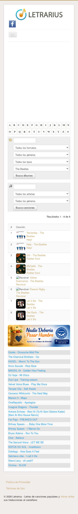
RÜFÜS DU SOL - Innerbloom (24, 447)
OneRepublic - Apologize (21, 402)
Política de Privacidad (18, 482)
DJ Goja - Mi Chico (18, 375)
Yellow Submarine (26, 279)
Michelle (31, 266)
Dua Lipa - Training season (22, 379)
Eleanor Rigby (38, 289)
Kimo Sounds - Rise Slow (22, 366)
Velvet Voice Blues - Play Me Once (27, 384)
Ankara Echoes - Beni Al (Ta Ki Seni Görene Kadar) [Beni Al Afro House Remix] (36, 413)
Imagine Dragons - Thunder (23, 407)
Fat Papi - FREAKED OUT (22, 419)
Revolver (21, 284)
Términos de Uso (15, 488)
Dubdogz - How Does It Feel (23, 451)
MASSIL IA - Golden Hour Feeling (26, 370)
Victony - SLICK (17, 465)
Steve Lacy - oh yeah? (20, 460)
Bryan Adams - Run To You (23, 433)
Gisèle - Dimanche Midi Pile (23, 352)
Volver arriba (67, 496)
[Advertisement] (39, 83)
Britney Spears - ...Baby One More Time (30, 424)
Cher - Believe (16, 438)
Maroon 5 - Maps (17, 398)
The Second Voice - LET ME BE (26, 442)
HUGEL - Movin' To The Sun (23, 361)
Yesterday (32, 232)
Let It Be (32, 301)
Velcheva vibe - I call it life (22, 456)
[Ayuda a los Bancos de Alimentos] (39, 335)
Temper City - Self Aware (22, 388)
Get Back (32, 312)
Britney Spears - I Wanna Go (24, 428)
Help (29, 244)
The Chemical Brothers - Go (23, 357)
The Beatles (40, 244)
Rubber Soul (33, 258)
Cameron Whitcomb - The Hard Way (28, 393)
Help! (29, 239)
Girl (28, 255)
